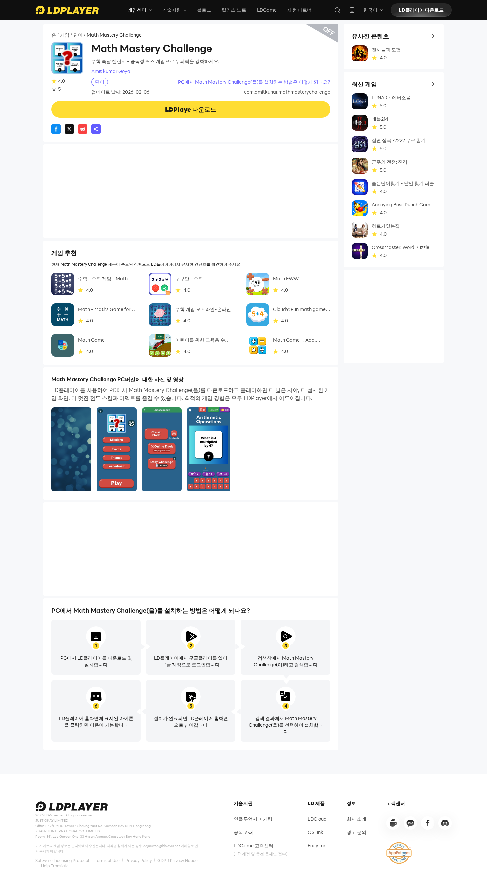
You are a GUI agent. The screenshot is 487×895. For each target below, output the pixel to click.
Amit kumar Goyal (111, 71)
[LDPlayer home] (67, 10)
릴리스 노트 (234, 10)
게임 (64, 35)
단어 (78, 35)
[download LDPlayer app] (352, 10)
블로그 (204, 10)
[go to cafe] (393, 823)
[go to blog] (427, 823)
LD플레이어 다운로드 (421, 10)
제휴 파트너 (299, 10)
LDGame (267, 10)
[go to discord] (445, 823)
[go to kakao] (410, 823)
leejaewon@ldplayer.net (161, 845)
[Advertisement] (190, 191)
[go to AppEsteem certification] (399, 853)
